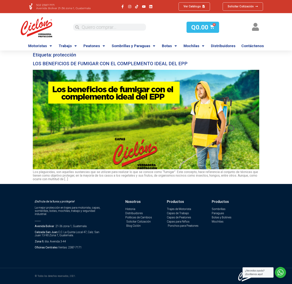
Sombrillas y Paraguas (131, 46)
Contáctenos (252, 46)
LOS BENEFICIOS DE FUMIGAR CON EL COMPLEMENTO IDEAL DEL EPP (110, 63)
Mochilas (191, 46)
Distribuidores (223, 46)
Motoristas (37, 46)
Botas (167, 46)
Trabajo (65, 46)
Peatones (91, 46)
